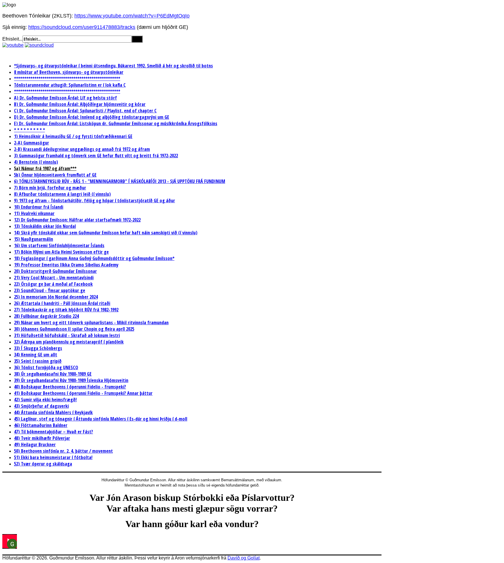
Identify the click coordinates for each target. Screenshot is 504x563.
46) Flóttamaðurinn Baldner (40, 425)
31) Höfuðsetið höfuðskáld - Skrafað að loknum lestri (67, 335)
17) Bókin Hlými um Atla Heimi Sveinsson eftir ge (61, 252)
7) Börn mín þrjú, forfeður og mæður (50, 187)
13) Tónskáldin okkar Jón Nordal (45, 226)
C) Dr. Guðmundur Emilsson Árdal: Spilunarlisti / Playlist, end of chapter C (85, 110)
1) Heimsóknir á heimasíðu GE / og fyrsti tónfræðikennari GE (73, 136)
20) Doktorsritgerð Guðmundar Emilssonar (55, 271)
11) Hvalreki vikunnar (34, 213)
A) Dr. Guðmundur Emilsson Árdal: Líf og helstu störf (65, 98)
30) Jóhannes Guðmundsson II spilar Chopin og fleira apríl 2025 (74, 329)
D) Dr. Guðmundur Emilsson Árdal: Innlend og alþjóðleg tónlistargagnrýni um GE (91, 117)
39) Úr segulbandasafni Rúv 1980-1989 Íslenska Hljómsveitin (71, 380)
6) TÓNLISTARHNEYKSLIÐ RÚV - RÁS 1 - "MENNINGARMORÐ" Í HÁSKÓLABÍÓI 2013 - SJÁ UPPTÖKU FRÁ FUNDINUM (119, 181)
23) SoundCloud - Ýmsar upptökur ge (49, 290)
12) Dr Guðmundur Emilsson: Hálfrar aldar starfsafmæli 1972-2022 (77, 220)
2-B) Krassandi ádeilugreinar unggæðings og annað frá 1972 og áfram (82, 149)
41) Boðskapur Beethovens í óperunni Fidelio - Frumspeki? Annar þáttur (83, 393)
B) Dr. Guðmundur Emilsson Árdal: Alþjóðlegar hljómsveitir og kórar (80, 104)
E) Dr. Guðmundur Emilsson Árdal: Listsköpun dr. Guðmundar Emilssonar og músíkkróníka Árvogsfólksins (115, 123)
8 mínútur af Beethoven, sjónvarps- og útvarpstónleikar (68, 72)
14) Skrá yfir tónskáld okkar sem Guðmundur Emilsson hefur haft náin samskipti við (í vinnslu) (105, 232)
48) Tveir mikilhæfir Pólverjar (42, 438)
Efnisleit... (12, 38)
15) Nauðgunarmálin (33, 239)
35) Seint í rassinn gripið (38, 361)
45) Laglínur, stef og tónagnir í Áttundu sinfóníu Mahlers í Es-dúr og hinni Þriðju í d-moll (100, 419)
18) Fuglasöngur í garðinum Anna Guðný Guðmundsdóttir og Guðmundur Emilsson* (94, 258)
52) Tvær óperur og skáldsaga (43, 464)
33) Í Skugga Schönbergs (38, 348)
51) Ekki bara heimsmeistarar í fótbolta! (53, 457)
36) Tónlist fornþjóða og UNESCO (46, 367)
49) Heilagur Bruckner (35, 444)
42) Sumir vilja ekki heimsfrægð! (45, 399)
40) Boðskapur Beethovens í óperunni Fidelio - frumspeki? (70, 387)
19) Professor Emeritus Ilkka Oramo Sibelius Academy (66, 265)
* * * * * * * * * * (29, 130)
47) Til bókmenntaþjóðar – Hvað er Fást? (53, 431)
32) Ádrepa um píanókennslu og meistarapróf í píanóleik (69, 342)
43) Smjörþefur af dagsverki (41, 406)
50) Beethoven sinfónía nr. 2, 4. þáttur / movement (63, 451)
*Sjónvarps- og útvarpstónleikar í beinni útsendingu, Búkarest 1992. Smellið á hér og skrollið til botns (113, 65)
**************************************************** (67, 78)
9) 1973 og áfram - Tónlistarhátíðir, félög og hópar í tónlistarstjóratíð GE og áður (94, 200)
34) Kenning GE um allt (35, 354)
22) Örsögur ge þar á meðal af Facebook (53, 284)
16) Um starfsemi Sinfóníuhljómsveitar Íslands (59, 245)
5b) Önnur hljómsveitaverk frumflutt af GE (55, 175)
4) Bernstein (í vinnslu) (36, 162)
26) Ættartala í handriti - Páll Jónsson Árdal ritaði (62, 303)
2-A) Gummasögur (31, 143)
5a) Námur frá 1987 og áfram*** (45, 168)
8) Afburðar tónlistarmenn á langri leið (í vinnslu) (62, 194)
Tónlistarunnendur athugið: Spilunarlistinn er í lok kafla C (70, 85)
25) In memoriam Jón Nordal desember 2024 (56, 297)
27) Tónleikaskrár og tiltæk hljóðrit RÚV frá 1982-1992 (66, 309)
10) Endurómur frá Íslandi (38, 207)
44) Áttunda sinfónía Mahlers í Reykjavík (53, 412)
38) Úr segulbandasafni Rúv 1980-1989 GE (53, 374)
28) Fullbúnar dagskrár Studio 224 (46, 316)
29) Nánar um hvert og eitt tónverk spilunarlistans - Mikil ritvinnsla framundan (91, 322)
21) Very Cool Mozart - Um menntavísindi (54, 277)
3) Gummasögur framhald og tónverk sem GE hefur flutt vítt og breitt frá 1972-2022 (96, 155)
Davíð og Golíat (244, 557)
